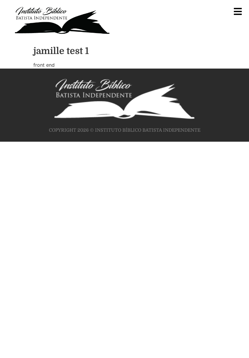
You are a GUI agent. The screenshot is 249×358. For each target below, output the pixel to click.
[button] (237, 11)
